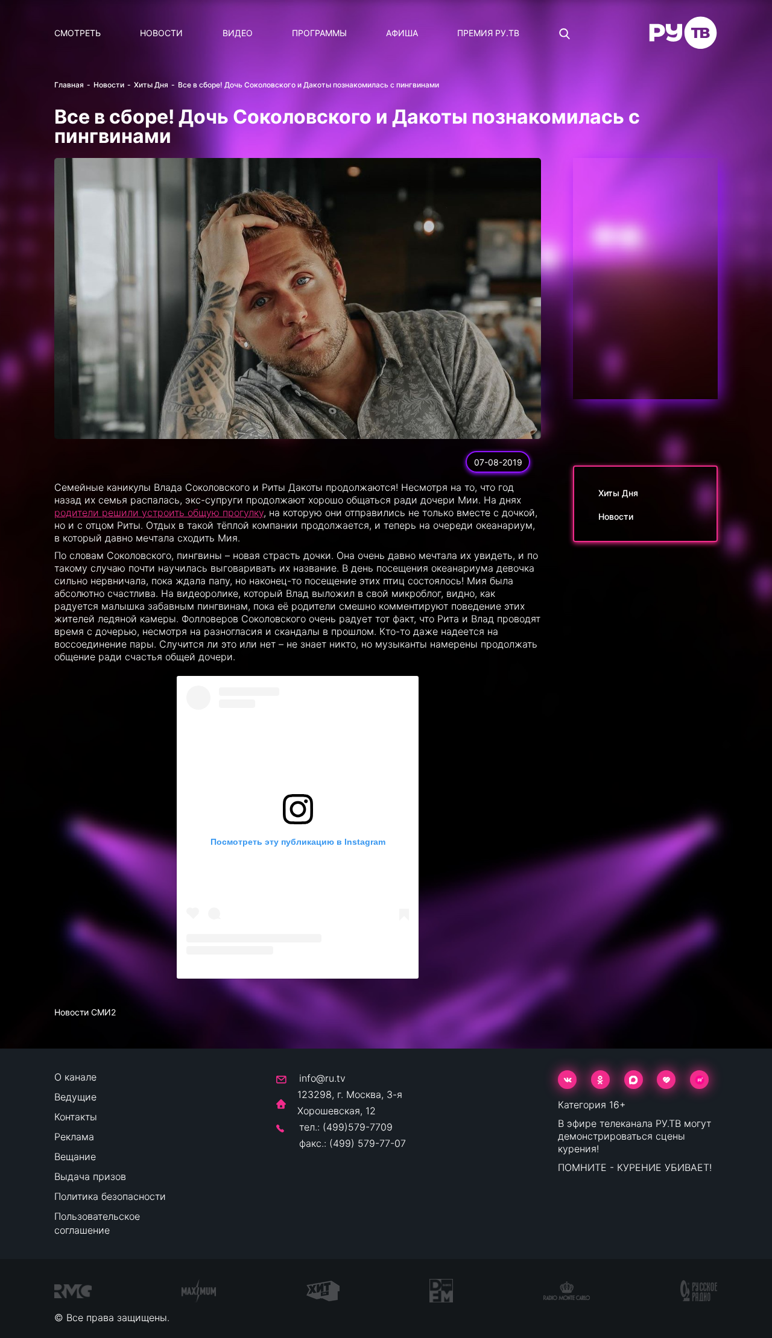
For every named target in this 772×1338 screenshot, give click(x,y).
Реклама (74, 1137)
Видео (238, 33)
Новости (161, 33)
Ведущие (75, 1097)
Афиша (402, 33)
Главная (69, 84)
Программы (319, 33)
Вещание (75, 1156)
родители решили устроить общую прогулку (159, 512)
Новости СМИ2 (85, 1012)
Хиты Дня (151, 84)
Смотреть (77, 33)
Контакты (75, 1117)
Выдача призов (90, 1176)
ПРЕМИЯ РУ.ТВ (488, 33)
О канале (75, 1077)
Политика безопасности (110, 1196)
